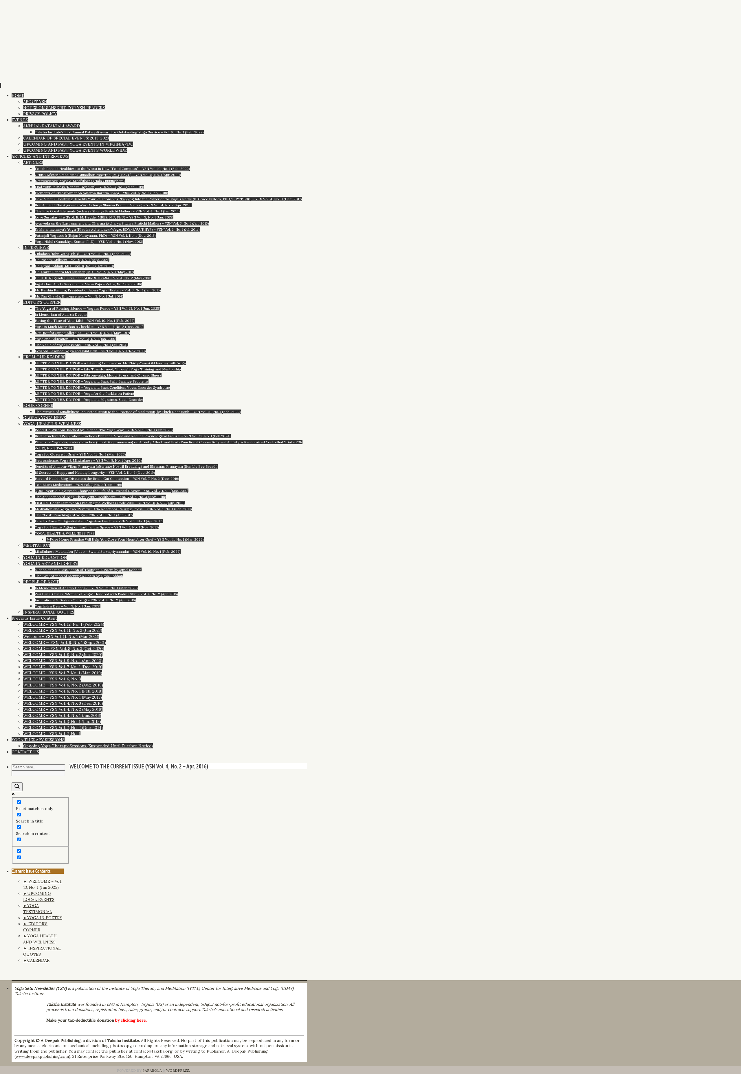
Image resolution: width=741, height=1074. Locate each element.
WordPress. (178, 1070)
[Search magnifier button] (17, 786)
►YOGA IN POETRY (42, 917)
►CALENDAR (36, 960)
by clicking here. (131, 1020)
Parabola (152, 1070)
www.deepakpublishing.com (42, 1056)
